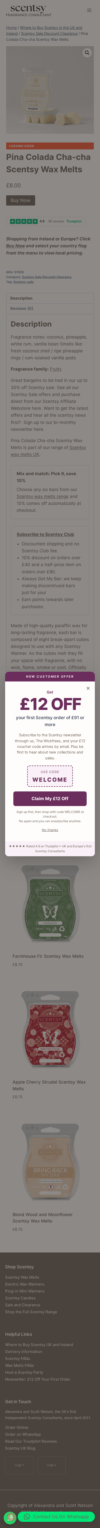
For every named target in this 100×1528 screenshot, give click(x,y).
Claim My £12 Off (50, 798)
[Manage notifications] (11, 1517)
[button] (56, 1517)
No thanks (50, 830)
